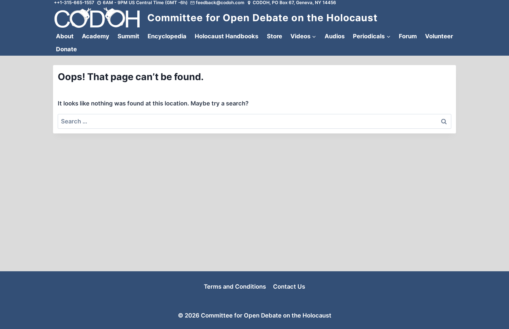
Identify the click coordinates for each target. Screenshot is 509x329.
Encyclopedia (167, 36)
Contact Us (289, 286)
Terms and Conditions (235, 286)
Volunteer (439, 36)
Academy (95, 36)
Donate (66, 49)
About (65, 36)
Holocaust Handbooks (226, 36)
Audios (335, 36)
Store (274, 36)
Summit (128, 36)
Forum (408, 36)
